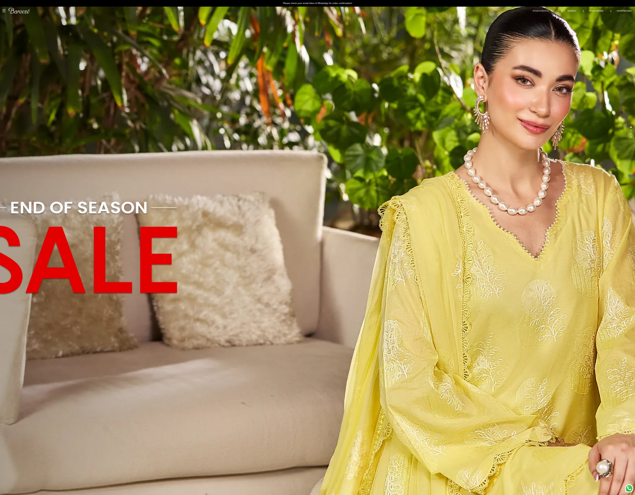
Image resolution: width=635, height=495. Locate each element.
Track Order (596, 11)
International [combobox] (541, 11)
